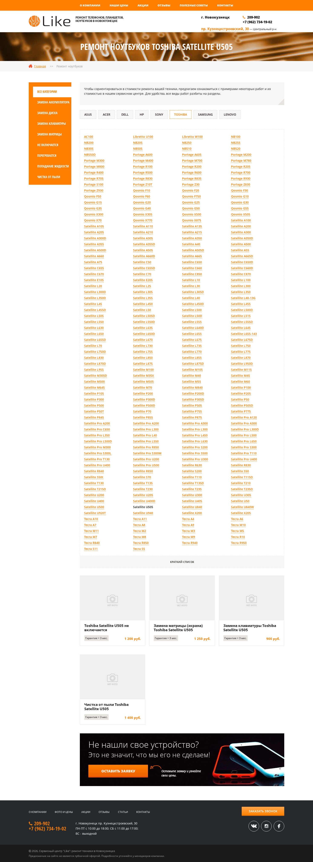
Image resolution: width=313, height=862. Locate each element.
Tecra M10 (238, 525)
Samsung (205, 114)
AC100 (88, 137)
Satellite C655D (144, 268)
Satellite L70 (93, 346)
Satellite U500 (94, 507)
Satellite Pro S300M (147, 453)
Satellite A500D (95, 250)
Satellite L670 (143, 340)
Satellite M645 (94, 387)
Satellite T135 (143, 483)
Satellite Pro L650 (244, 441)
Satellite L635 (143, 328)
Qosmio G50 (191, 208)
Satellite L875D (193, 364)
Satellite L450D (193, 304)
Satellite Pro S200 (195, 447)
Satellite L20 (93, 286)
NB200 (88, 143)
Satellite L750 (241, 346)
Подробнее (112, 598)
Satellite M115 (241, 370)
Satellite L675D (242, 340)
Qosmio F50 (92, 196)
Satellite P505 (192, 405)
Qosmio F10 (141, 190)
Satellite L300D (95, 292)
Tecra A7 (90, 525)
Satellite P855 (143, 417)
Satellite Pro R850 (146, 447)
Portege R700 (240, 172)
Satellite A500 (241, 244)
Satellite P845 (94, 417)
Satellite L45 (93, 304)
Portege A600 (142, 155)
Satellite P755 (192, 411)
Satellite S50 (240, 471)
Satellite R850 (143, 471)
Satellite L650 (94, 334)
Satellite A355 (94, 244)
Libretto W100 (192, 137)
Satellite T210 (241, 483)
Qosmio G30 (240, 202)
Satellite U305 (241, 495)
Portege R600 (191, 172)
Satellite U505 (143, 507)
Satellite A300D (95, 238)
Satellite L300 (241, 286)
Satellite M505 (143, 381)
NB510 (186, 149)
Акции (143, 5)
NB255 (235, 143)
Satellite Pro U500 (146, 465)
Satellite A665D (242, 256)
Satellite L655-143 (244, 334)
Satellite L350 (241, 292)
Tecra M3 (188, 531)
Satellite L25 (142, 286)
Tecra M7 (90, 537)
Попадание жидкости (53, 166)
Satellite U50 (240, 501)
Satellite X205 (241, 513)
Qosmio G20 (142, 202)
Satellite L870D (95, 364)
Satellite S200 (192, 471)
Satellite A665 (192, 256)
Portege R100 (142, 166)
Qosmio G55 (240, 208)
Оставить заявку (118, 771)
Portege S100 (93, 184)
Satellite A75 (93, 262)
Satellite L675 (192, 340)
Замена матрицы (49, 134)
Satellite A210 (143, 232)
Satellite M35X (143, 376)
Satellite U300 (192, 495)
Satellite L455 (241, 304)
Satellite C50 (142, 262)
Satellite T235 (192, 489)
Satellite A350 (192, 238)
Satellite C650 (192, 262)
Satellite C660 (192, 268)
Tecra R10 (238, 537)
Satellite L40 (191, 298)
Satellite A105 (94, 226)
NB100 (235, 137)
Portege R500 (142, 172)
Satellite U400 (94, 501)
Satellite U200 (94, 495)
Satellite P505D (242, 405)
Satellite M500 (94, 381)
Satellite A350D (242, 238)
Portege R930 (240, 178)
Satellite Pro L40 (145, 435)
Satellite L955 (94, 370)
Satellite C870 (241, 274)
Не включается (47, 145)
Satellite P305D (193, 399)
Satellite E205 (143, 280)
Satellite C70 (142, 274)
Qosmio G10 (240, 196)
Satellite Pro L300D (245, 429)
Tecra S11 (91, 549)
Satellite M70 (142, 387)
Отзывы (164, 5)
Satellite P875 (192, 417)
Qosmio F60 (141, 196)
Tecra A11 (140, 519)
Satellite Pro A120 (244, 417)
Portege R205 (240, 166)
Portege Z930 (93, 190)
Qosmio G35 (93, 208)
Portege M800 (94, 166)
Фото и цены (64, 812)
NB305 (88, 149)
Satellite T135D (193, 483)
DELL (125, 114)
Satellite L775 (241, 352)
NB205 (137, 143)
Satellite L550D (144, 322)
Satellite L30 (191, 286)
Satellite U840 (192, 507)
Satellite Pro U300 (195, 459)
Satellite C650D (242, 262)
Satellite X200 (192, 513)
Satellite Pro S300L (97, 453)
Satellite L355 (143, 298)
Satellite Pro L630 (195, 441)
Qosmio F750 (191, 196)
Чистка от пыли (48, 177)
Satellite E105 (94, 280)
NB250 (186, 143)
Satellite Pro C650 (97, 429)
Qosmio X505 (240, 214)
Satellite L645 (241, 328)
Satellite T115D (242, 477)
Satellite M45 (240, 376)
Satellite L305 (143, 292)
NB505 (137, 149)
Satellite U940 (143, 513)
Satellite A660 (94, 256)
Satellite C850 (192, 274)
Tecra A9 (188, 525)
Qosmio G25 (191, 202)
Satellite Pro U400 (244, 459)
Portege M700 (192, 160)
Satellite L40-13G (243, 298)
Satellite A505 (143, 250)
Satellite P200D (193, 393)
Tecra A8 (139, 525)
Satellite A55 (240, 250)
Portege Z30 (191, 184)
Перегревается (46, 155)
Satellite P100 (241, 387)
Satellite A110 (143, 226)
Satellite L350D (95, 298)
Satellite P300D (144, 399)
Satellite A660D (144, 256)
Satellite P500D (144, 405)
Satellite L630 (94, 328)
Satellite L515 (241, 316)
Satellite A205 (94, 232)
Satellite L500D (242, 310)
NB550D (90, 155)
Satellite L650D (144, 334)
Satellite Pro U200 (146, 459)
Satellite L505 (94, 316)
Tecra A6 (237, 519)
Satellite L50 (142, 310)
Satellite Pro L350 (97, 435)
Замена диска (47, 113)
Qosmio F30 (239, 190)
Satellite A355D (144, 244)
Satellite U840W (242, 507)
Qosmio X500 (191, 214)
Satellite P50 (240, 399)
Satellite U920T (95, 513)
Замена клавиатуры (51, 123)
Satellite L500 (192, 310)
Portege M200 (241, 155)
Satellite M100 (143, 370)
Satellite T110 (192, 477)
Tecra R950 (239, 543)
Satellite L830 (94, 358)
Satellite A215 (192, 232)
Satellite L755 (143, 352)
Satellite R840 (94, 471)
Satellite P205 (241, 393)
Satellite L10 (191, 280)
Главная (40, 66)
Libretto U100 (143, 137)
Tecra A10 (91, 519)
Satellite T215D (95, 489)
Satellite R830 (241, 465)
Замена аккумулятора (53, 102)
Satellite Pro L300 (146, 429)
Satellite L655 (192, 334)
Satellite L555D (242, 322)
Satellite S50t (93, 477)
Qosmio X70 (93, 220)
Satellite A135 (192, 226)
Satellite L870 (241, 358)
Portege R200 (191, 166)
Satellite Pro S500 (195, 453)
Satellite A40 (191, 244)
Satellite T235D (242, 489)
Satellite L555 (192, 322)
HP (142, 114)
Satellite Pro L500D (98, 441)
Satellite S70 (142, 477)
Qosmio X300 (93, 214)
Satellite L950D (242, 364)
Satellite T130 (94, 483)
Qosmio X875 (191, 220)
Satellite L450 (143, 304)
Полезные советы (194, 5)
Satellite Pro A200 (97, 423)
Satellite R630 (192, 465)
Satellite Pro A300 (195, 423)
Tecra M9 (188, 537)
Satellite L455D (95, 310)
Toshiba (180, 114)
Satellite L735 (192, 346)
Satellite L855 (192, 358)
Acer (106, 114)
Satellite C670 (94, 274)
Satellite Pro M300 (97, 447)
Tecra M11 (91, 531)
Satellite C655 (94, 268)
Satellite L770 (192, 352)
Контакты (225, 5)
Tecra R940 (190, 543)
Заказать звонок (263, 811)
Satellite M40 (191, 376)
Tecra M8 (139, 537)
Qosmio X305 (142, 214)
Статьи (123, 812)
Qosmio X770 (142, 220)
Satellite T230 (143, 489)
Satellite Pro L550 (146, 441)
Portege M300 (94, 160)
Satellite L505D (144, 316)
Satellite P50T (94, 411)
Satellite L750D (95, 352)
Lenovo (230, 114)
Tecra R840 (92, 543)
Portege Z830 (240, 184)
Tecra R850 (141, 543)
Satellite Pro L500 (244, 435)
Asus (88, 114)
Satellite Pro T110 (244, 453)
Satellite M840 (192, 387)
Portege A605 (191, 155)
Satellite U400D (144, 501)
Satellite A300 (241, 232)
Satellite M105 (192, 370)
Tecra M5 (237, 531)
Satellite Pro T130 (97, 459)
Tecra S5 (139, 549)
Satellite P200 (143, 393)
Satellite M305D (95, 376)
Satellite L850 (143, 358)
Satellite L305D (193, 292)
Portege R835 (191, 178)
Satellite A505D (193, 250)
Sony (159, 114)
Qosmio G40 (142, 208)
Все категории (47, 91)
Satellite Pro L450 (195, 435)
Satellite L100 (241, 280)
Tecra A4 (188, 519)
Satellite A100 (241, 220)
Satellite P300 (94, 399)
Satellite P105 (94, 393)
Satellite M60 (240, 381)
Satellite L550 (94, 322)
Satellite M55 (191, 381)
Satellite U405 (192, 501)
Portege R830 (142, 178)
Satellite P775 (241, 411)
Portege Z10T (142, 184)
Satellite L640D (193, 328)
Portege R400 (93, 172)
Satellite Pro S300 (244, 447)
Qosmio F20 (190, 190)
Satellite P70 (142, 411)
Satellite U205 (143, 495)
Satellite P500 (94, 405)
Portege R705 (93, 178)
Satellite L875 (143, 364)
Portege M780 (241, 160)
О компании (90, 5)
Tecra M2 (139, 531)
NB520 (235, 149)
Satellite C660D (242, 268)
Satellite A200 (241, 226)
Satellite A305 (143, 238)
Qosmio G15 (93, 202)
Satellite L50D (192, 316)
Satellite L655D (95, 340)
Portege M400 (143, 160)
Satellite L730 (143, 346)
